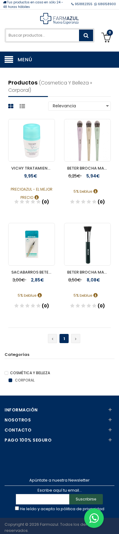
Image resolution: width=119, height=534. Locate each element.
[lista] (23, 106)
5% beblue (83, 191)
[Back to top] (112, 523)
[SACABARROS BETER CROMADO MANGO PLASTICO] (32, 238)
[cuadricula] (11, 106)
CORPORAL (24, 380)
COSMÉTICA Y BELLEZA (30, 373)
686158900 (106, 4)
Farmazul (49, 524)
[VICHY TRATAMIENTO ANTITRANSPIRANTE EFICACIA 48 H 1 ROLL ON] (32, 134)
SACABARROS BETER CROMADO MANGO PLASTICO (33, 272)
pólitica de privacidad (82, 509)
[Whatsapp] (94, 518)
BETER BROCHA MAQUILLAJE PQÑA (89, 168)
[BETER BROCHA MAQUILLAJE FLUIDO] (87, 238)
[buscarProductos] (86, 35)
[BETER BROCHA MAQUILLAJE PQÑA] (87, 134)
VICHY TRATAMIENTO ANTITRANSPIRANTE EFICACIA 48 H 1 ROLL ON (33, 168)
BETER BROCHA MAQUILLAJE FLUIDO (89, 272)
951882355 (83, 4)
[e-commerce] (59, 18)
